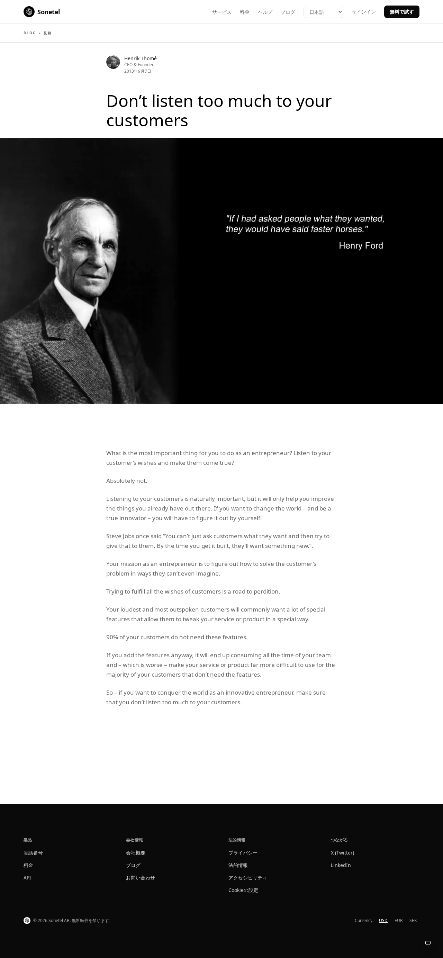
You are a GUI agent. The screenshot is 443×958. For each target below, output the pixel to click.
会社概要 (135, 852)
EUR (399, 920)
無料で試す (402, 11)
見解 (48, 32)
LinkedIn (341, 865)
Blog (30, 32)
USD (383, 920)
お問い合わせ (140, 877)
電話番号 (33, 852)
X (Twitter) (342, 852)
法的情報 (238, 865)
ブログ (288, 12)
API (27, 877)
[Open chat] (428, 943)
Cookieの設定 (243, 890)
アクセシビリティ (247, 877)
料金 (245, 12)
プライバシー (242, 852)
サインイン (364, 11)
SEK (413, 920)
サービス (222, 12)
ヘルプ (265, 12)
